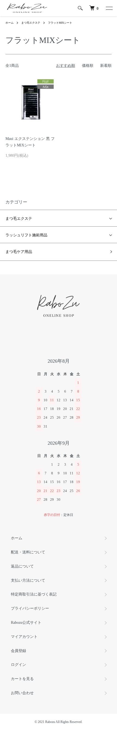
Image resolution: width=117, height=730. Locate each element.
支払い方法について (28, 580)
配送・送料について (28, 552)
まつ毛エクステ (30, 22)
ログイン (18, 665)
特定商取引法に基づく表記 (34, 594)
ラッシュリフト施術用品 (26, 234)
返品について (22, 566)
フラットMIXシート (60, 22)
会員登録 (18, 651)
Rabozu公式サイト (26, 623)
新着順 (106, 66)
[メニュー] (109, 8)
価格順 (87, 66)
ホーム (9, 22)
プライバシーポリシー (30, 608)
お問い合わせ (22, 693)
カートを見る (22, 679)
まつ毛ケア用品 (18, 252)
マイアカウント (24, 637)
